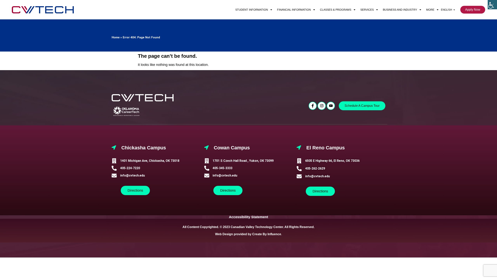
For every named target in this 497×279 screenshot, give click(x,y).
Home (116, 37)
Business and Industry (400, 9)
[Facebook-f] (313, 106)
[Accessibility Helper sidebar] (492, 4)
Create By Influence (266, 234)
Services (367, 9)
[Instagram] (322, 106)
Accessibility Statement (248, 217)
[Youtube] (331, 106)
